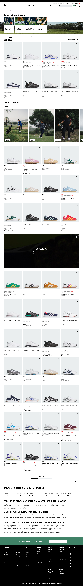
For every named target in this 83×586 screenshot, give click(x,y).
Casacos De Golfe (20, 495)
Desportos (46, 5)
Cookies (38, 583)
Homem (24, 5)
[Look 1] (16, 125)
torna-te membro (75, 3)
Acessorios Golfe (7, 491)
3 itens (6, 140)
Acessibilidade (59, 583)
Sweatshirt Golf (70, 493)
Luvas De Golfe (32, 491)
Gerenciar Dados (33, 583)
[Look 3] (66, 125)
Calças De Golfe (7, 495)
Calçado (40, 5)
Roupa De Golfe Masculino (47, 493)
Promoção (52, 5)
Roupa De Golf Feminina (47, 491)
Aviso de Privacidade (44, 583)
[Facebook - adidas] (74, 550)
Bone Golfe (6, 493)
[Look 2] (41, 125)
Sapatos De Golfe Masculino (58, 496)
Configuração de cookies (25, 583)
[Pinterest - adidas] (74, 560)
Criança (35, 5)
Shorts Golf (69, 491)
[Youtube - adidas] (74, 567)
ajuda (61, 3)
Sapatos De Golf (58, 491)
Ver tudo (6, 106)
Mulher (29, 5)
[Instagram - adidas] (74, 554)
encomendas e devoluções (67, 3)
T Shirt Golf (69, 495)
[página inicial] (4, 5)
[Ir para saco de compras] (79, 5)
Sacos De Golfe (45, 495)
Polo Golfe (31, 493)
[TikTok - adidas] (74, 563)
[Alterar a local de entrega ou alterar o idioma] (79, 3)
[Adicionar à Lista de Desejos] (20, 44)
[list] (41, 36)
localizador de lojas (56, 3)
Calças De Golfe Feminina (22, 491)
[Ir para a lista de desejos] (76, 5)
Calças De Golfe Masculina (22, 493)
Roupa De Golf (32, 495)
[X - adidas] (74, 557)
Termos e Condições (52, 583)
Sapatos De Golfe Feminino (60, 493)
